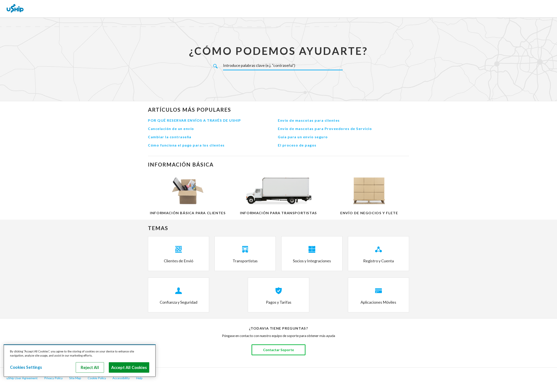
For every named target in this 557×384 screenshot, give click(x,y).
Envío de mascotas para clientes (309, 120)
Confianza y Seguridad (178, 302)
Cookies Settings (26, 367)
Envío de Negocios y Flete (369, 213)
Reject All (90, 367)
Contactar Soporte (278, 350)
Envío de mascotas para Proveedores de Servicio (325, 128)
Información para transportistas (278, 213)
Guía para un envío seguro (303, 137)
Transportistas (245, 260)
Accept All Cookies (129, 367)
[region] (79, 360)
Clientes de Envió (178, 260)
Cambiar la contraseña (169, 137)
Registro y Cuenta (378, 260)
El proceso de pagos (297, 145)
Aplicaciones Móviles (378, 302)
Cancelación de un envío (171, 128)
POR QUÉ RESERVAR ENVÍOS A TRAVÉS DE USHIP (194, 120)
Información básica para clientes (188, 213)
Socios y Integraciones (312, 260)
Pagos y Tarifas (278, 302)
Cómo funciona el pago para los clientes (186, 145)
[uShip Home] (15, 8)
